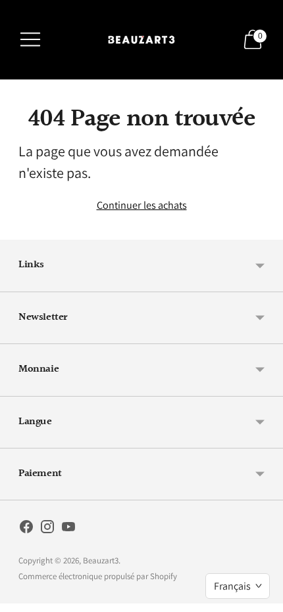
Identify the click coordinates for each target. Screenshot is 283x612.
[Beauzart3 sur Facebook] (26, 529)
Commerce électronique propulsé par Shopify (97, 576)
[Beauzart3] (141, 40)
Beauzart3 (100, 560)
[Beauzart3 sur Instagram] (47, 529)
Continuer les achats (142, 205)
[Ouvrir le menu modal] (30, 39)
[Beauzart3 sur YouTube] (68, 529)
